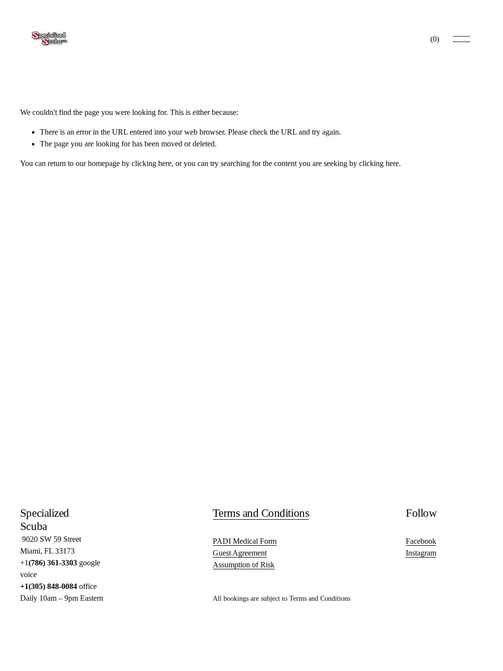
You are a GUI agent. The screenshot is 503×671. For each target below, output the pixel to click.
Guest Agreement (240, 553)
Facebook (421, 541)
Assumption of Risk (244, 564)
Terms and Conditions (261, 512)
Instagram (421, 553)
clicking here (151, 163)
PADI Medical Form (245, 541)
